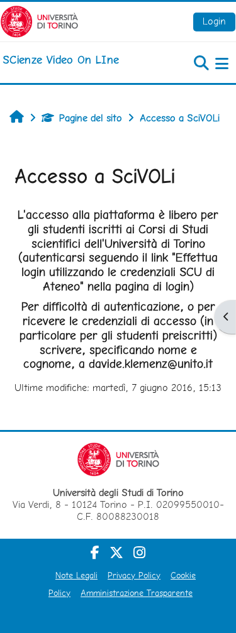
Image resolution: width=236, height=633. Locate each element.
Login (214, 21)
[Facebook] (95, 552)
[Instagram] (139, 552)
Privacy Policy (134, 575)
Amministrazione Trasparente (137, 592)
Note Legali (76, 575)
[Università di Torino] (39, 20)
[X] (116, 552)
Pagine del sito (90, 118)
